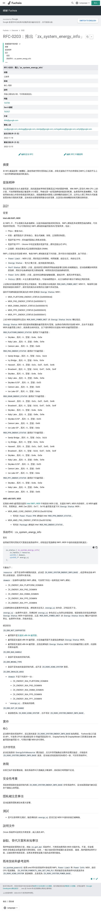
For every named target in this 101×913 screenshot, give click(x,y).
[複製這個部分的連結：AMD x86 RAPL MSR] (23, 498)
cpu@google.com (10, 129)
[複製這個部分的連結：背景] (10, 213)
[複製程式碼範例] (96, 547)
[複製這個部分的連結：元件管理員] (17, 747)
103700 (7, 103)
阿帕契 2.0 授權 (70, 886)
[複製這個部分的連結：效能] (11, 764)
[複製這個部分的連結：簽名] (9, 537)
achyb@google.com (84, 129)
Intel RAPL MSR (33, 503)
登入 (95, 3)
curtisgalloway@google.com (65, 129)
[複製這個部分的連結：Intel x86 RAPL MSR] (22, 218)
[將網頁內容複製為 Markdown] (87, 37)
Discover (15, 30)
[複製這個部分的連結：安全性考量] (20, 778)
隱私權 (11, 901)
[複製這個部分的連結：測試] (11, 811)
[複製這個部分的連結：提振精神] (17, 182)
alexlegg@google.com (26, 129)
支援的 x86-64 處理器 (27, 635)
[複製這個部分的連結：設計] (11, 206)
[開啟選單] (3, 3)
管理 (22, 30)
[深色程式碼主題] (93, 547)
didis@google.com (11, 120)
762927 (7, 112)
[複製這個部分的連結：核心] (10, 728)
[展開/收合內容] (19, 43)
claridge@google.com (44, 129)
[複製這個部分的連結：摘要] (11, 164)
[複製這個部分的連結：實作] (11, 721)
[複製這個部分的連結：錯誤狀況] (13, 625)
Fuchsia (5, 30)
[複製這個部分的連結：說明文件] (17, 826)
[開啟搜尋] (72, 2)
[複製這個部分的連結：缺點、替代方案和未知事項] (40, 840)
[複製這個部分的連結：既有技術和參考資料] (31, 861)
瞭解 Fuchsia (10, 10)
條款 (4, 901)
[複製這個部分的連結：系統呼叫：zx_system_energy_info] (43, 532)
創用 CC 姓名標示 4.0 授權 (42, 886)
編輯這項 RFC (25, 154)
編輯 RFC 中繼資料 (73, 154)
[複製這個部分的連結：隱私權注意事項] (25, 796)
